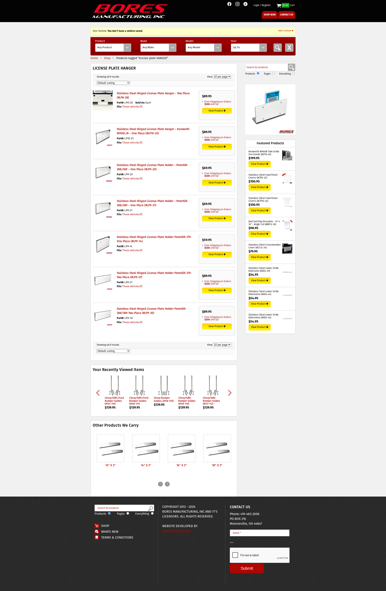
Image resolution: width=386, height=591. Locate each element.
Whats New (109, 531)
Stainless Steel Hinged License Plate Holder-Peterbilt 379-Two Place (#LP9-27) (154, 275)
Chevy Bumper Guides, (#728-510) (164, 399)
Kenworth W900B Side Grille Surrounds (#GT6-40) (263, 153)
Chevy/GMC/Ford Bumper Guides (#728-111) (138, 401)
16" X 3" (182, 465)
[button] (270, 109)
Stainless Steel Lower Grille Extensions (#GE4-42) (263, 316)
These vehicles (131, 107)
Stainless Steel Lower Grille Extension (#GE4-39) (263, 270)
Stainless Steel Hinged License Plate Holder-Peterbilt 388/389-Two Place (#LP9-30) (151, 311)
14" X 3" (146, 465)
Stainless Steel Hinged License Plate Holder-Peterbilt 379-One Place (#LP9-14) (154, 239)
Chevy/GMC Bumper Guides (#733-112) (211, 401)
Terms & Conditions (117, 537)
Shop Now (270, 15)
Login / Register (262, 5)
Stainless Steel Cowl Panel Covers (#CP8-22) (262, 176)
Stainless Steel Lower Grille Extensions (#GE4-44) (263, 293)
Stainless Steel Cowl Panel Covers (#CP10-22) (262, 200)
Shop (105, 526)
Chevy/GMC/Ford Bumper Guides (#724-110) (114, 401)
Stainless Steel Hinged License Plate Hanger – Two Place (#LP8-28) (153, 95)
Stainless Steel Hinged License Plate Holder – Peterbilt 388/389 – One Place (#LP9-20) (152, 167)
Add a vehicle (285, 30)
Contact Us (286, 15)
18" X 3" (217, 465)
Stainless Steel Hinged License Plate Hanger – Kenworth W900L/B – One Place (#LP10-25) (153, 131)
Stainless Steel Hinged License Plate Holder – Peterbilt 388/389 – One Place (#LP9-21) (152, 203)
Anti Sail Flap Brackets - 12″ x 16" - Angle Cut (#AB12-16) (264, 223)
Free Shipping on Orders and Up (217, 103)
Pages (267, 74)
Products (250, 74)
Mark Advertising (176, 531)
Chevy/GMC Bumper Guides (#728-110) (186, 401)
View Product (215, 111)
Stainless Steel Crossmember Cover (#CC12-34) (264, 246)
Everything (285, 74)
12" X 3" (111, 465)
